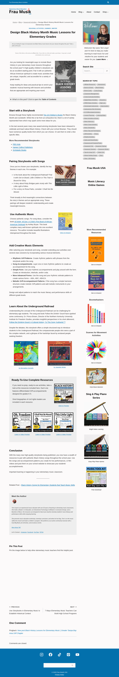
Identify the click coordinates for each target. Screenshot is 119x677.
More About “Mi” (16, 527)
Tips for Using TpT (89, 152)
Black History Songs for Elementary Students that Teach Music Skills (48, 485)
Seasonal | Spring (101, 146)
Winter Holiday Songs (90, 155)
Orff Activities (88, 134)
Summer (48, 28)
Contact (97, 12)
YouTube (36, 532)
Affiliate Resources (89, 84)
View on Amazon (65, 233)
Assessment (101, 84)
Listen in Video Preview (22, 434)
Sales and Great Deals (90, 140)
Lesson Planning (89, 115)
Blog (20, 22)
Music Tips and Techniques (92, 130)
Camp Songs (98, 90)
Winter (54, 28)
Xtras (101, 155)
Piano (96, 134)
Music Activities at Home (91, 118)
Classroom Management (91, 93)
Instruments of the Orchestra (92, 109)
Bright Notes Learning (96, 429)
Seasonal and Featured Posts (92, 143)
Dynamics (103, 100)
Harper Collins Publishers (23, 147)
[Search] (107, 71)
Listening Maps (101, 115)
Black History (99, 87)
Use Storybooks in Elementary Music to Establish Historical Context (24, 610)
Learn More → (102, 59)
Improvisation (104, 106)
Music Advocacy (89, 121)
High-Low (102, 103)
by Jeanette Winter (60, 367)
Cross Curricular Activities (91, 96)
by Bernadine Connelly (26, 368)
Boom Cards (88, 90)
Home (73, 12)
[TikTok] (59, 654)
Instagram (24, 532)
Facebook (30, 532)
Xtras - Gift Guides (89, 158)
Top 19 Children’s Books (53, 115)
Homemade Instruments (91, 106)
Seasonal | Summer (90, 149)
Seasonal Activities (30, 22)
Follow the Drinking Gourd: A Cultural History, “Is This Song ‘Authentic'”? (37, 322)
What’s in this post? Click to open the (34, 99)
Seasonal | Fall (88, 146)
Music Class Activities (90, 124)
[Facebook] (50, 654)
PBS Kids (16, 144)
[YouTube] (77, 654)
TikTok (41, 532)
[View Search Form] (108, 2)
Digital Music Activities (90, 100)
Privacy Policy (59, 674)
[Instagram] (41, 654)
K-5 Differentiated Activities (92, 112)
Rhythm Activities (89, 137)
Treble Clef (101, 152)
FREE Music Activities (90, 103)
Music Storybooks (89, 127)
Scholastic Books (19, 150)
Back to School (88, 87)
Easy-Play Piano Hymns (96, 461)
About (89, 12)
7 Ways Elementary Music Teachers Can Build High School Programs (61, 610)
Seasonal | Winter (103, 149)
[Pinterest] (68, 654)
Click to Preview (64, 406)
